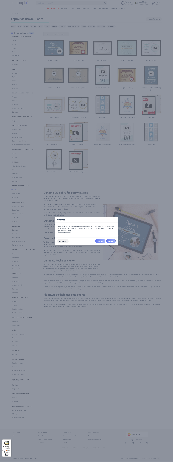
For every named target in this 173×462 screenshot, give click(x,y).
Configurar (63, 241)
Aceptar (111, 241)
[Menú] (10, 440)
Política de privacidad (64, 232)
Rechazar (100, 241)
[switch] (7, 454)
